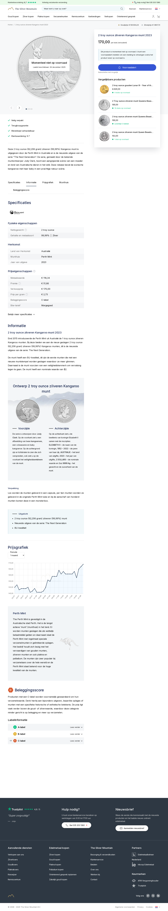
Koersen (132, 9)
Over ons (95, 869)
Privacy (140, 907)
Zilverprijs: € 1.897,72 (152, 25)
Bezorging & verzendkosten (103, 854)
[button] (11, 108)
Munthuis (64, 182)
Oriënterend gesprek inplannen (63, 874)
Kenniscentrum (78, 16)
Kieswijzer (12, 874)
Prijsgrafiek (47, 182)
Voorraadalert (129, 67)
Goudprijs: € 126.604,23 (130, 25)
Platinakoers (13, 869)
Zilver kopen (28, 16)
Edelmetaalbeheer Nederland (143, 857)
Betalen (94, 864)
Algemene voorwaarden (125, 907)
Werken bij (95, 874)
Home (10, 25)
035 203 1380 (154, 2)
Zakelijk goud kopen (58, 879)
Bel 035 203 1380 (77, 825)
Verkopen (108, 16)
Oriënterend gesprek (126, 16)
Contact (94, 879)
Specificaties (14, 182)
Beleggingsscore (21, 190)
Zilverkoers (13, 859)
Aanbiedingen (94, 16)
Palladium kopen (56, 869)
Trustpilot (142, 886)
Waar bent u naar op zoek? (55, 9)
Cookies (149, 907)
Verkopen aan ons (16, 854)
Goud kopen (13, 16)
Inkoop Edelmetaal (146, 864)
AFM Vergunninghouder (148, 881)
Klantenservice (145, 9)
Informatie (31, 182)
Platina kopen (43, 16)
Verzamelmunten (60, 16)
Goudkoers (13, 864)
